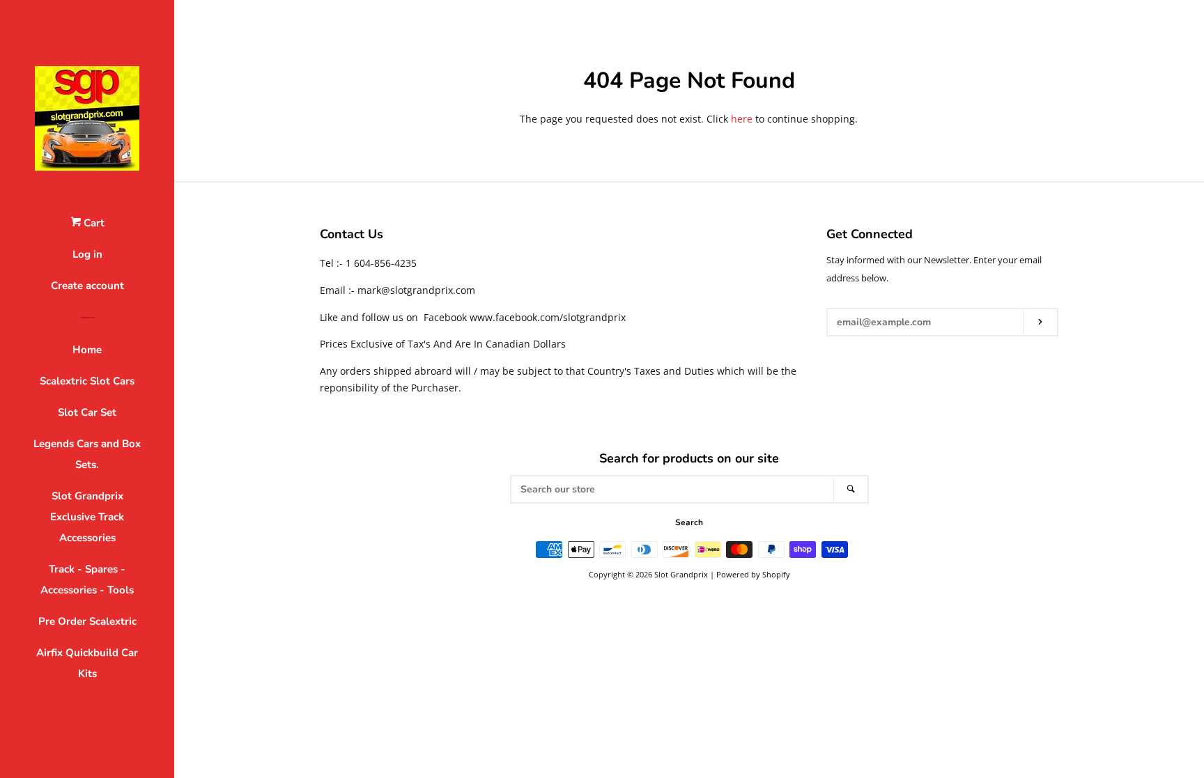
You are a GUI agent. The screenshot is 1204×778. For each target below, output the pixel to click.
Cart (93, 223)
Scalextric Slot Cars (87, 381)
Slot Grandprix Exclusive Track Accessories (87, 517)
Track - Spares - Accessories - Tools (87, 579)
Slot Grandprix (681, 574)
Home (87, 350)
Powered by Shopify (753, 574)
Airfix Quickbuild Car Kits (87, 663)
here (741, 118)
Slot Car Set (87, 412)
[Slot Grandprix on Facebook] (835, 358)
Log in (87, 254)
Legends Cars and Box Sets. (87, 454)
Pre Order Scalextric (87, 621)
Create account (87, 286)
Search (689, 522)
